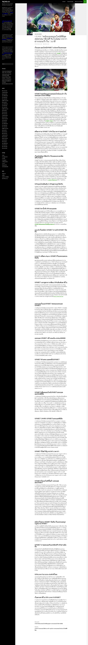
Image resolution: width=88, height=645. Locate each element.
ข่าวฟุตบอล (4, 160)
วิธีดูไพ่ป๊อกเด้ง (6, 1)
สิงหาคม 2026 (4, 90)
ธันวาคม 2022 (4, 107)
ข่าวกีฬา (3, 158)
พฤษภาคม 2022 (5, 118)
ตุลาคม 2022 (4, 110)
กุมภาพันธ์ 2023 (5, 103)
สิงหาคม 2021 (4, 133)
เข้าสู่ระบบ (4, 173)
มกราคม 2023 (4, 105)
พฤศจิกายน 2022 (5, 108)
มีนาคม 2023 (4, 102)
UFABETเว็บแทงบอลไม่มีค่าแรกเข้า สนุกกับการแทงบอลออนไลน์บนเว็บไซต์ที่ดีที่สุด (51, 628)
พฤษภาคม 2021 (5, 138)
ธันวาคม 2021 (4, 126)
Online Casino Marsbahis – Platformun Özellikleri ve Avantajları (7, 81)
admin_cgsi (46, 43)
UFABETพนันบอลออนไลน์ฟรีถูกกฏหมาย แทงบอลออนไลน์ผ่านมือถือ (49, 622)
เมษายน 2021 (4, 140)
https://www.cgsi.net (58, 296)
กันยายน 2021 (4, 131)
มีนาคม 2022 (4, 121)
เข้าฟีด (3, 175)
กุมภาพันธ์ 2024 (5, 95)
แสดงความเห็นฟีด (5, 176)
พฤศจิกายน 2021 (5, 128)
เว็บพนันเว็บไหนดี (70, 1)
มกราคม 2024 (4, 97)
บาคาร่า (3, 163)
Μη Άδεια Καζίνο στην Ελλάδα (7, 83)
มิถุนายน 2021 (4, 136)
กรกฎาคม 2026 (5, 92)
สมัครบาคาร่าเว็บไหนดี (78, 1)
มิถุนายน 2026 (4, 94)
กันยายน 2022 (4, 112)
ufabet (3, 155)
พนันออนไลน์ (4, 165)
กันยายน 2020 (4, 148)
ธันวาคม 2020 (4, 146)
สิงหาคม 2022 (4, 113)
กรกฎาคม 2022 (5, 115)
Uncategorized (38, 34)
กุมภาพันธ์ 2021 (5, 143)
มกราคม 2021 (4, 144)
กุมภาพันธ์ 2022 (5, 123)
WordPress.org (5, 178)
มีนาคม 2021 (4, 141)
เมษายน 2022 (4, 120)
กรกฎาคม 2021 (5, 135)
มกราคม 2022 (4, 125)
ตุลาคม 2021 (4, 130)
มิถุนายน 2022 (4, 117)
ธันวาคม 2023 (4, 99)
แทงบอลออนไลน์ (5, 166)
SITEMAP (63, 1)
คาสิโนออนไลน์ (4, 161)
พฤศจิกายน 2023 (5, 100)
